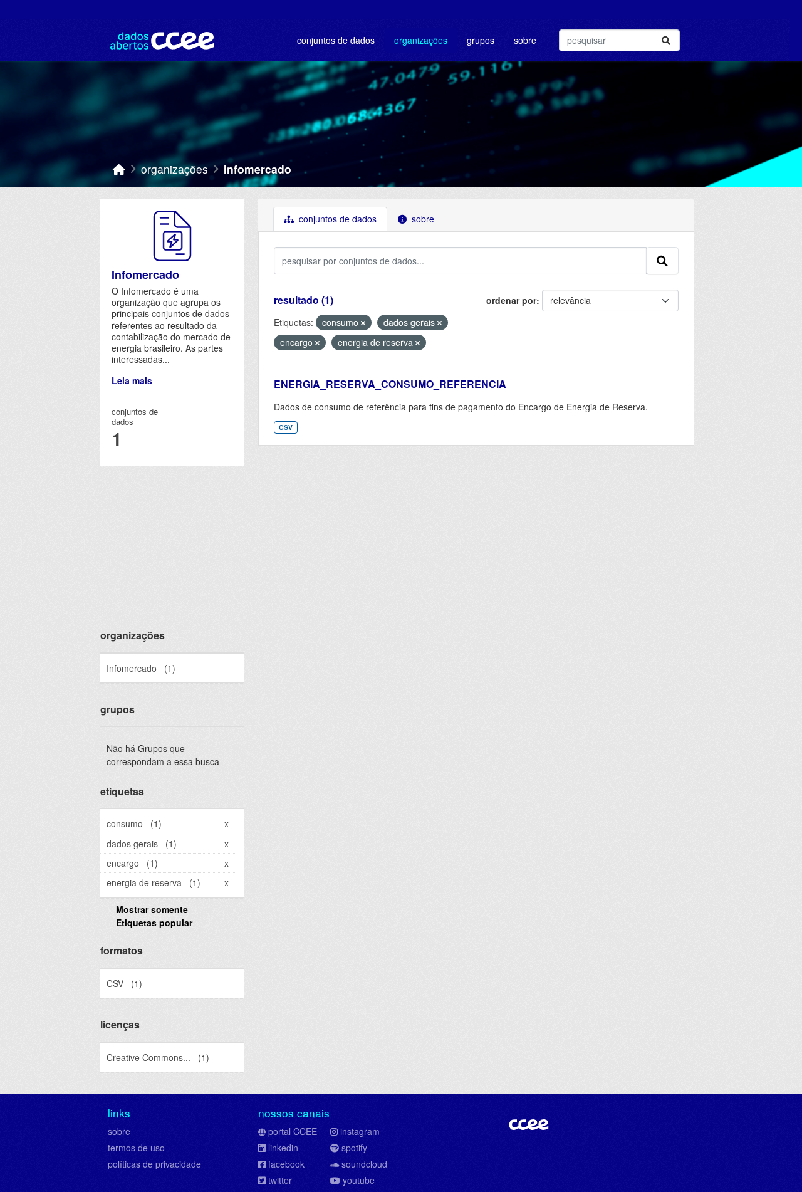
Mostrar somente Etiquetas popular (154, 916)
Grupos (480, 40)
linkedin (283, 1147)
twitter (280, 1180)
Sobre (525, 40)
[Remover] (363, 323)
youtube (359, 1180)
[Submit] (666, 40)
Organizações (420, 40)
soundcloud (364, 1164)
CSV (286, 427)
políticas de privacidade (154, 1164)
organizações (174, 169)
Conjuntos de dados (336, 40)
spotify (354, 1147)
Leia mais (132, 380)
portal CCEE (292, 1131)
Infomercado (257, 169)
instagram (360, 1131)
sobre (119, 1131)
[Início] (119, 169)
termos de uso (136, 1147)
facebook (286, 1164)
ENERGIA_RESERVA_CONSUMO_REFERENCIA (390, 384)
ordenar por (511, 300)
